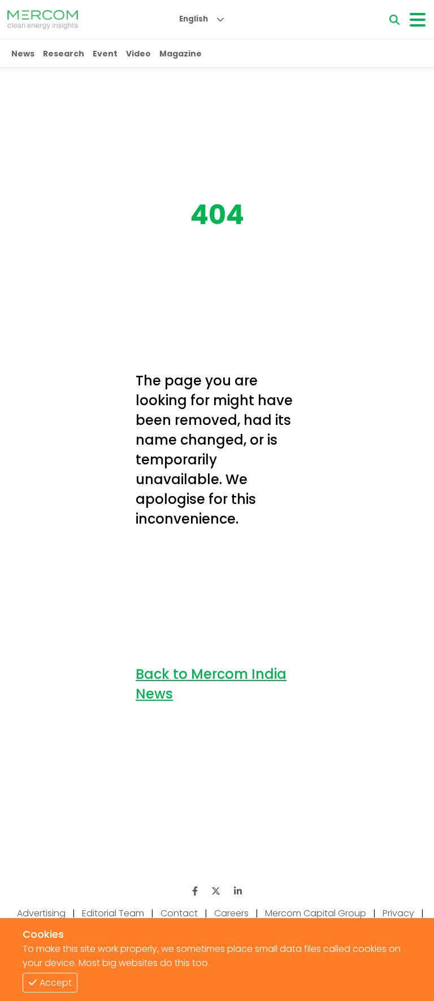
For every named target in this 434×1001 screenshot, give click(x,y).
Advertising (41, 913)
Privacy (398, 913)
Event (105, 53)
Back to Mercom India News (211, 684)
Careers (231, 913)
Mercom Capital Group (315, 913)
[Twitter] (216, 891)
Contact (179, 913)
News (22, 53)
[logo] (42, 19)
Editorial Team (113, 913)
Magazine (180, 53)
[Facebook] (195, 891)
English (193, 19)
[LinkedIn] (238, 891)
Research (63, 53)
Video (138, 53)
